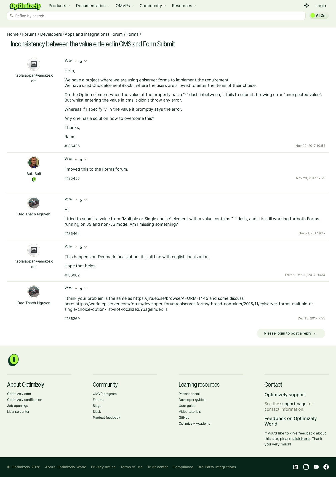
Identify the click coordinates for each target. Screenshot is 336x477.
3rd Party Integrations (217, 467)
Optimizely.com (19, 394)
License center (18, 411)
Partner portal (189, 394)
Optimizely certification (24, 400)
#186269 (72, 318)
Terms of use (131, 467)
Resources (184, 5)
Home (13, 34)
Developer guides (192, 400)
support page (293, 403)
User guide (187, 405)
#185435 (72, 146)
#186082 (72, 275)
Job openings (17, 405)
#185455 (72, 178)
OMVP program (105, 394)
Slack (97, 411)
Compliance (183, 467)
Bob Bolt (34, 173)
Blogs (97, 405)
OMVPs (125, 5)
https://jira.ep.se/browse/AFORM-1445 (170, 298)
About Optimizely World (65, 467)
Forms (132, 34)
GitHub (184, 417)
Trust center (157, 467)
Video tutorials (190, 411)
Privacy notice (103, 467)
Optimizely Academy (195, 423)
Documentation (93, 5)
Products (59, 5)
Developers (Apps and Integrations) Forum (81, 34)
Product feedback (106, 417)
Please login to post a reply (290, 333)
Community (153, 5)
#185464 (72, 233)
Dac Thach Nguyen (33, 214)
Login (320, 5)
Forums (29, 34)
